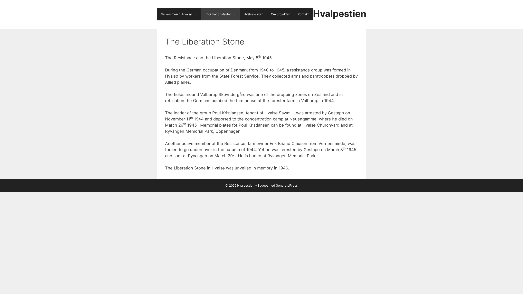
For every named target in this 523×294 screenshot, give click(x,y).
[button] (196, 14)
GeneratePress (287, 185)
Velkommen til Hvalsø (176, 14)
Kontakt (303, 14)
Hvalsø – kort (253, 14)
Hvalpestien (339, 13)
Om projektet (280, 14)
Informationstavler (218, 14)
